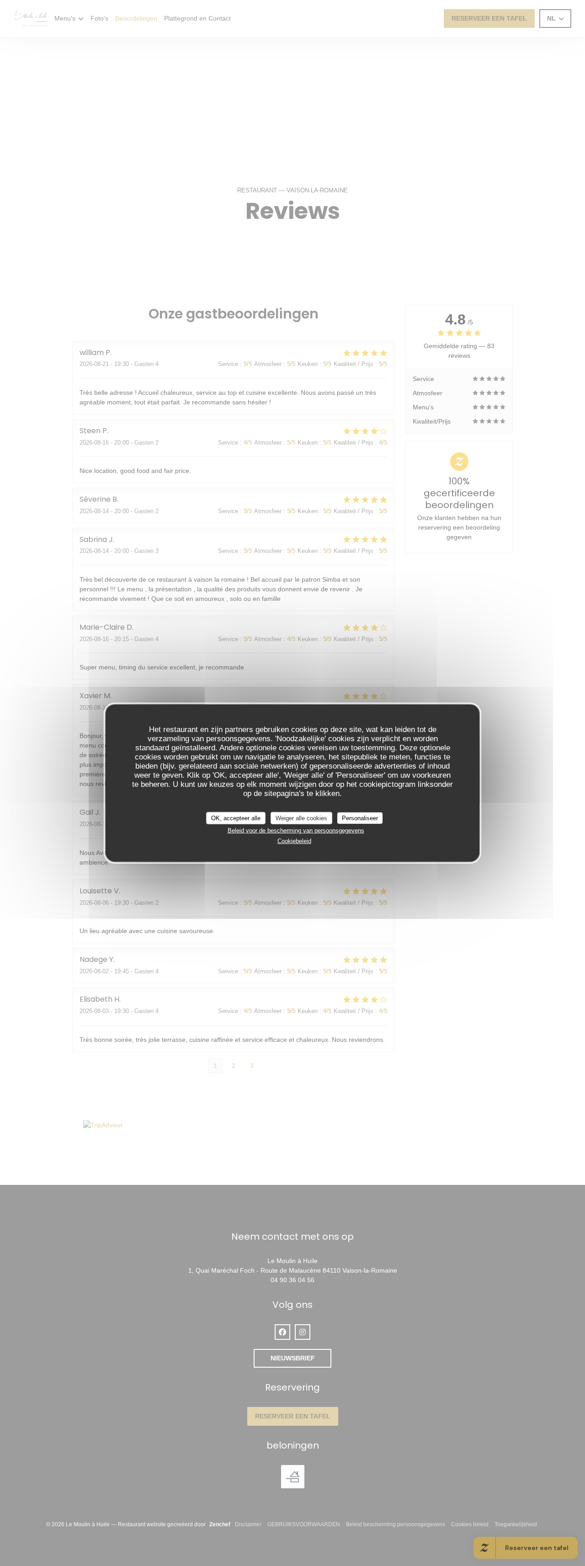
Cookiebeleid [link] (294, 840)
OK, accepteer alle (236, 817)
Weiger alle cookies (301, 817)
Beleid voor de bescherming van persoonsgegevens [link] (296, 830)
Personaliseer (360, 817)
